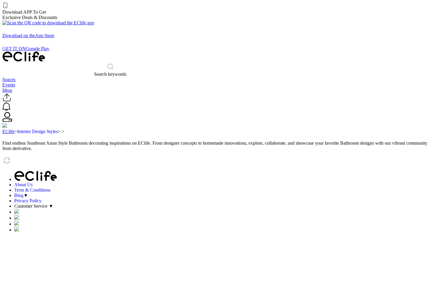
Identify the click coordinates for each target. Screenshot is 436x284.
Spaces (8, 79)
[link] (8, 131)
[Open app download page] (48, 22)
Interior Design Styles (37, 131)
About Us (23, 184)
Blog (18, 195)
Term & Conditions (32, 190)
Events (8, 84)
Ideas (7, 90)
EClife (8, 131)
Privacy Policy (28, 200)
